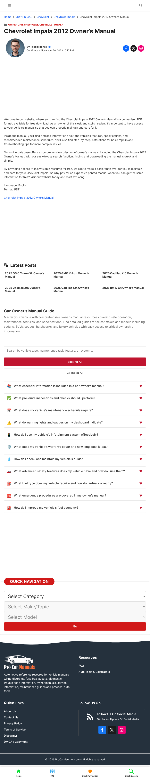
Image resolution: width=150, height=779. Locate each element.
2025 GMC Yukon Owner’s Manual (71, 275)
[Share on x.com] (133, 48)
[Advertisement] (75, 89)
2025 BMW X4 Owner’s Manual (123, 287)
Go (75, 626)
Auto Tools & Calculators (94, 671)
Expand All (75, 362)
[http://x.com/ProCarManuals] (112, 730)
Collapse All (75, 373)
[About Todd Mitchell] (15, 48)
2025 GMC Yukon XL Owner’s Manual (24, 275)
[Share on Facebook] (126, 48)
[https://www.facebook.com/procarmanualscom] (102, 730)
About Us (10, 711)
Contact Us (11, 717)
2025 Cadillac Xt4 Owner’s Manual (71, 289)
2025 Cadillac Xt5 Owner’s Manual (22, 289)
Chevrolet (31, 24)
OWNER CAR (15, 24)
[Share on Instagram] (141, 48)
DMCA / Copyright (16, 741)
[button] (140, 5)
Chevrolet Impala (51, 24)
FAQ (81, 665)
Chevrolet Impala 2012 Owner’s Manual (29, 197)
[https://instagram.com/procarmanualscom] (122, 730)
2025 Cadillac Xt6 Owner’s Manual (120, 275)
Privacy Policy (13, 723)
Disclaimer (10, 735)
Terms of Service (15, 729)
